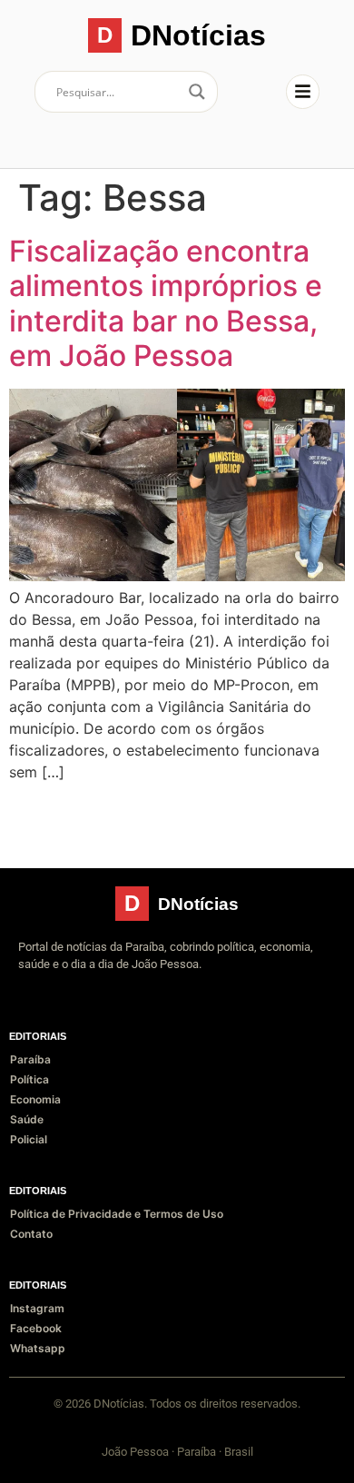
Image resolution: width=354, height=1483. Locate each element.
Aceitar (54, 1453)
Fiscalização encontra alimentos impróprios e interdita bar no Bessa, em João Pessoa (165, 303)
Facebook (36, 1328)
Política (29, 1079)
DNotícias (198, 35)
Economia (35, 1099)
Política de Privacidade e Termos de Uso (116, 1214)
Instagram (37, 1308)
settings (148, 1419)
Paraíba (30, 1059)
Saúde (27, 1119)
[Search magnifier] (197, 91)
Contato (31, 1234)
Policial (28, 1139)
